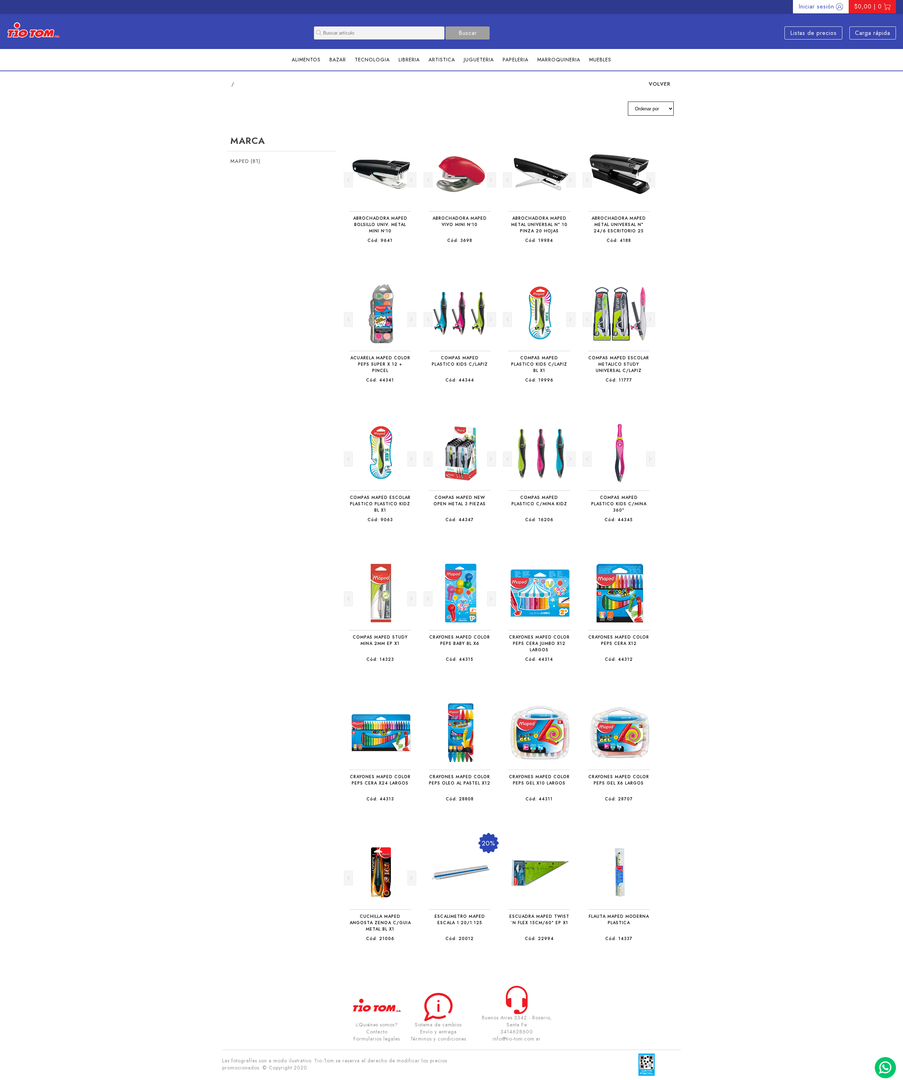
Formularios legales (376, 1038)
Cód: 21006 (380, 938)
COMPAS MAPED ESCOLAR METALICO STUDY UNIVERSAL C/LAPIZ (618, 364)
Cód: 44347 (460, 520)
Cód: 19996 (539, 380)
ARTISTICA (442, 59)
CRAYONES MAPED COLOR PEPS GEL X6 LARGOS (618, 780)
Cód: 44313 (380, 799)
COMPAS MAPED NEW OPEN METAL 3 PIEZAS (460, 500)
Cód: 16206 (539, 520)
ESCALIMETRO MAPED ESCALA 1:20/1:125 (460, 919)
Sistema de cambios (438, 1024)
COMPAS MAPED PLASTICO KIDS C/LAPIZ (460, 361)
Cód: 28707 (619, 799)
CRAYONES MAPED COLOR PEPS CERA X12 (618, 640)
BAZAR (337, 59)
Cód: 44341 (380, 380)
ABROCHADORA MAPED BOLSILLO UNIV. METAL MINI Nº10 (380, 224)
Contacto (377, 1031)
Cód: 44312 (619, 659)
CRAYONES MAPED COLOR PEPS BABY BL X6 (459, 640)
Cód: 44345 (619, 520)
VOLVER (660, 83)
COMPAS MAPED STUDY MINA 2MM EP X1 (380, 640)
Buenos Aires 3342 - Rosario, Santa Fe (517, 1021)
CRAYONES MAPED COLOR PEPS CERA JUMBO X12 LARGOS (539, 643)
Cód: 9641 (380, 240)
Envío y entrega (438, 1031)
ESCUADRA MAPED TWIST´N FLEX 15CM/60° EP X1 (539, 919)
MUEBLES (600, 59)
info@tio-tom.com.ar (517, 1038)
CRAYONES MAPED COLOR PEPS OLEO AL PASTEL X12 (459, 780)
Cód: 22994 (539, 938)
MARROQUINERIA (558, 59)
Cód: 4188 (619, 240)
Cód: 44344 (460, 380)
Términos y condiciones (438, 1038)
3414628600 (517, 1031)
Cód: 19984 (539, 240)
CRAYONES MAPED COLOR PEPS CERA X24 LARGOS (380, 780)
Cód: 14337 (618, 938)
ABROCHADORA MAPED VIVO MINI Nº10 (459, 221)
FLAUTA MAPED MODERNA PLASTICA (619, 919)
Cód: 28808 (460, 799)
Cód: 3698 (459, 240)
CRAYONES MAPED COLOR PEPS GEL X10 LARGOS (539, 780)
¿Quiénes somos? (377, 1024)
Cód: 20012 (460, 938)
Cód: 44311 (539, 799)
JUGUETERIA (479, 59)
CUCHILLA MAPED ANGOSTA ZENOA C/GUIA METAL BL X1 (380, 922)
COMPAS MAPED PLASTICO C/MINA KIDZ (539, 500)
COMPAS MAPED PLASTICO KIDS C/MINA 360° (619, 503)
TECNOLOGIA (372, 59)
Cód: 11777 (619, 380)
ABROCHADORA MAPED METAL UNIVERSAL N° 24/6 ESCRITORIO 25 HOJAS (619, 227)
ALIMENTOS (306, 59)
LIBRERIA (409, 59)
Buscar (468, 33)
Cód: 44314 (539, 659)
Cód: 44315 (459, 659)
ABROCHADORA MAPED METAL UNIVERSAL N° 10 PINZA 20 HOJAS (539, 224)
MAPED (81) (245, 161)
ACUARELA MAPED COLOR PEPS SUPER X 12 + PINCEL (380, 364)
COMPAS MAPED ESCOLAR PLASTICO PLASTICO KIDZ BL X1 (380, 503)
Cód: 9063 (380, 520)
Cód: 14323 (380, 659)
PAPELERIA (515, 59)
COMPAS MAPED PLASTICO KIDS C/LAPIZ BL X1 (539, 364)
